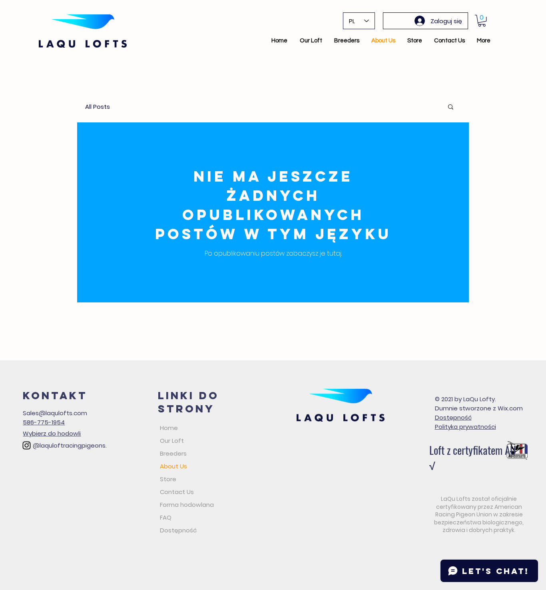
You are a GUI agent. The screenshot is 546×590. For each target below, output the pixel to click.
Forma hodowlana (187, 504)
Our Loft (172, 440)
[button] (482, 20)
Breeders (173, 453)
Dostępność (178, 530)
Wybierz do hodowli (52, 433)
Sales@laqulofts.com (55, 413)
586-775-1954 (44, 422)
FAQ (165, 517)
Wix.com (510, 408)
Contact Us (177, 492)
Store (168, 479)
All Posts (97, 106)
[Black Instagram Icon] (26, 445)
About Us (173, 466)
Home (169, 428)
